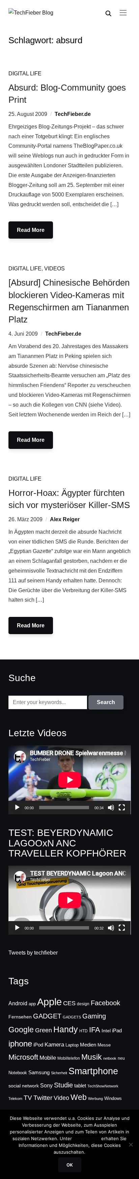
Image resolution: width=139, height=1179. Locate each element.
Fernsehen (20, 1016)
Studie (63, 1085)
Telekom (15, 1099)
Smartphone (93, 1071)
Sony (46, 1085)
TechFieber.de (73, 114)
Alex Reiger (65, 519)
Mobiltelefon (68, 1058)
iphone (20, 1043)
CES (69, 1003)
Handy (65, 1029)
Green (43, 1030)
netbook (109, 1058)
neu (121, 1058)
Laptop (72, 1045)
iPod (38, 1045)
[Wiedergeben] (17, 807)
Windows (113, 1098)
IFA (94, 1030)
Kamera (54, 1044)
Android (17, 1003)
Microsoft (23, 1057)
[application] (69, 779)
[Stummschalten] (111, 807)
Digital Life (24, 73)
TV (28, 1097)
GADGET (47, 1016)
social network (23, 1085)
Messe (104, 1045)
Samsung (39, 1072)
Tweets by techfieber (33, 953)
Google (21, 1029)
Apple (49, 1001)
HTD (83, 1031)
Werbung (95, 1099)
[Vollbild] (121, 807)
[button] (123, 13)
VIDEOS (54, 268)
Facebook (105, 1003)
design (83, 1004)
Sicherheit (59, 1073)
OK (69, 1165)
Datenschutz (86, 1138)
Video (61, 1097)
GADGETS (72, 1017)
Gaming (94, 1016)
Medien (88, 1045)
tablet (80, 1085)
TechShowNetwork (102, 1086)
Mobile (47, 1057)
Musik (91, 1057)
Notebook (17, 1072)
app (32, 1003)
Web (79, 1097)
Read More (31, 230)
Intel (106, 1030)
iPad (117, 1030)
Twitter (42, 1097)
